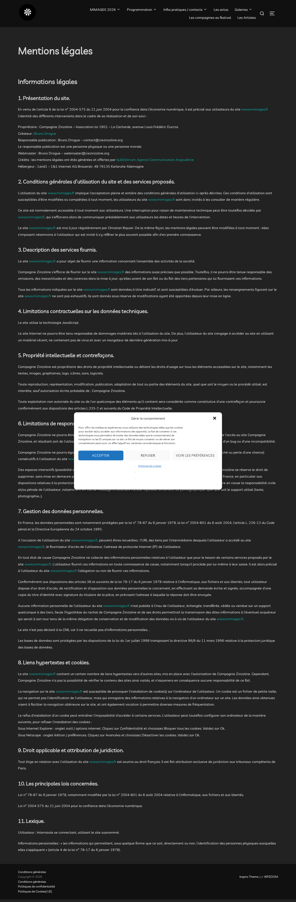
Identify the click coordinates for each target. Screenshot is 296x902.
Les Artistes (246, 17)
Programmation (139, 9)
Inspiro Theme (248, 877)
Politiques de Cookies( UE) (35, 891)
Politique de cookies (149, 465)
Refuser (148, 455)
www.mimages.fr (254, 109)
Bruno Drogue (45, 133)
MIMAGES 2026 (103, 9)
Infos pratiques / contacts (182, 9)
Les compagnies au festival (210, 17)
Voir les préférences (195, 455)
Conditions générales (32, 872)
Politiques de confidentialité (36, 886)
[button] (215, 418)
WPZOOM (271, 877)
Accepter (100, 455)
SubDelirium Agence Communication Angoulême (155, 159)
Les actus (221, 9)
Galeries (241, 9)
